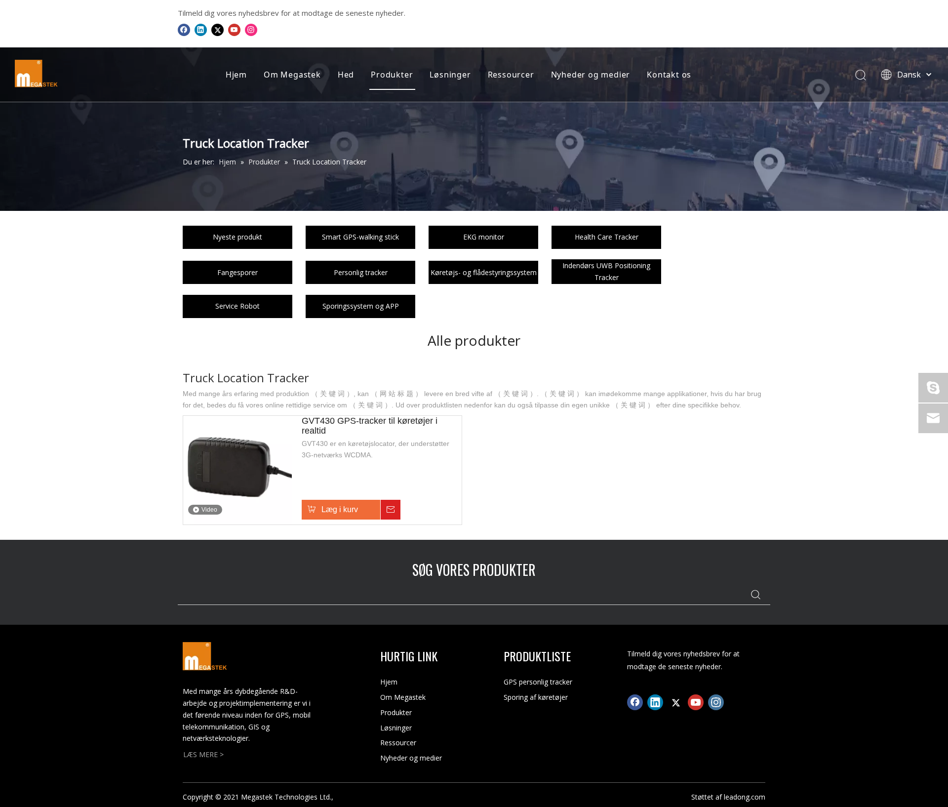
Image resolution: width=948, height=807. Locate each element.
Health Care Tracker (606, 237)
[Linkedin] (201, 29)
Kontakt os (669, 74)
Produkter (392, 74)
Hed (346, 74)
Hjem (236, 74)
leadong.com (744, 797)
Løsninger (450, 74)
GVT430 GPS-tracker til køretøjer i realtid (369, 426)
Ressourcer (511, 74)
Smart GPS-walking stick (360, 237)
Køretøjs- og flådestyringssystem (484, 272)
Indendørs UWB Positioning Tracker (606, 271)
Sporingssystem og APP (360, 306)
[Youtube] (234, 29)
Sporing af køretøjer (536, 697)
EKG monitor (483, 237)
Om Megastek (292, 74)
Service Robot (237, 306)
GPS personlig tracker (538, 681)
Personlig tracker (361, 272)
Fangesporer (237, 272)
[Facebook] (184, 29)
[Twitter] (217, 29)
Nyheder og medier (591, 74)
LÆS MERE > (203, 754)
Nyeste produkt (237, 237)
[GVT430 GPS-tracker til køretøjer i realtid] (237, 470)
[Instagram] (251, 29)
